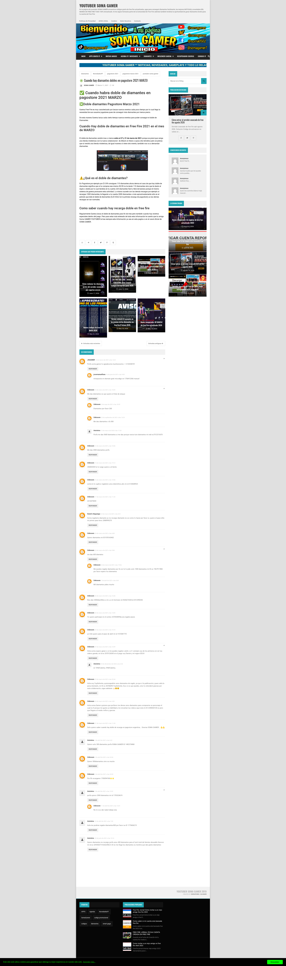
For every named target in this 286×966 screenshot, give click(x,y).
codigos (84, 924)
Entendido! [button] (275, 962)
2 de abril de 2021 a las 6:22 (103, 740)
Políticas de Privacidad (87, 21)
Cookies (114, 21)
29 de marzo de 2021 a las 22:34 (105, 679)
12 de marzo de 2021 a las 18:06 (105, 446)
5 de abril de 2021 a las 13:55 (104, 791)
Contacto (137, 21)
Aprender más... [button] (89, 962)
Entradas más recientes (91, 343)
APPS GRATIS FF (94, 56)
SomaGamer (85, 918)
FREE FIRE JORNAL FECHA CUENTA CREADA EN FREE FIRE (146, 933)
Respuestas (164, 359)
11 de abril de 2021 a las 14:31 (110, 806)
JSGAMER (91, 360)
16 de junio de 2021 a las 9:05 (115, 374)
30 (113, 85)
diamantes (85, 74)
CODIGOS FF (202, 56)
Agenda (92, 912)
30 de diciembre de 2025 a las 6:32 (112, 664)
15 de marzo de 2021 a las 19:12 (105, 463)
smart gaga (107, 924)
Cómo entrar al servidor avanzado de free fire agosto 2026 (187, 121)
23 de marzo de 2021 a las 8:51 (111, 514)
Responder (93, 369)
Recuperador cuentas (185, 56)
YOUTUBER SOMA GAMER (98, 5)
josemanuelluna (99, 374)
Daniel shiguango (93, 514)
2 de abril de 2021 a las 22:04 (104, 757)
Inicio (83, 56)
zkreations (195, 894)
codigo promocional (101, 918)
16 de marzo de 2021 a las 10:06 (105, 480)
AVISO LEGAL (103, 21)
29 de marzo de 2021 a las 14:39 (105, 647)
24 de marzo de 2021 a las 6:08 (105, 533)
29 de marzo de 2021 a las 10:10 (105, 630)
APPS (83, 912)
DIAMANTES (148, 56)
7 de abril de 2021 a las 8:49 (110, 580)
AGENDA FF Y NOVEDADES (129, 56)
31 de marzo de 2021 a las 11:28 (105, 723)
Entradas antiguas (155, 343)
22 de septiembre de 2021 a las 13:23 (113, 417)
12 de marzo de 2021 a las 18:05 (105, 390)
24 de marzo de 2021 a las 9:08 (105, 550)
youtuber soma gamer (150, 74)
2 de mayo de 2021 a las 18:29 (110, 404)
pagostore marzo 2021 (131, 74)
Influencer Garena (164, 56)
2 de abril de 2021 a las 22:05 (104, 774)
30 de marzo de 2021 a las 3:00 (105, 701)
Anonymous (184, 158)
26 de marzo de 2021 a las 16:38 (105, 596)
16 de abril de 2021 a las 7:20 (104, 821)
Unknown (90, 390)
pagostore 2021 (112, 74)
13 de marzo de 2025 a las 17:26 (111, 430)
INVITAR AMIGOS (111, 56)
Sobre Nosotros (125, 21)
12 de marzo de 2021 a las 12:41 (105, 360)
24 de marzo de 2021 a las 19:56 (111, 565)
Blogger (204, 894)
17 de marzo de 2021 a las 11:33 (105, 497)
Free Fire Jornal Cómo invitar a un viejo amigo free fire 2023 (147, 911)
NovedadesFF (98, 74)
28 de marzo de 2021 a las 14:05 (105, 613)
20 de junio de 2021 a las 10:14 (104, 838)
